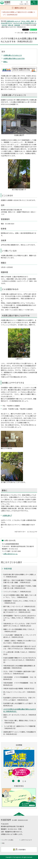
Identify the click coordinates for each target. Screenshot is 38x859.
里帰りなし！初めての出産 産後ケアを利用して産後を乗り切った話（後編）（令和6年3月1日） (19, 581)
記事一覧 (10, 25)
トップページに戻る (7, 840)
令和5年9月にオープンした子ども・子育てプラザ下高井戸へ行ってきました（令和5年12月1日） (19, 625)
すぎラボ (4, 25)
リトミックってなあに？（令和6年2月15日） (17, 592)
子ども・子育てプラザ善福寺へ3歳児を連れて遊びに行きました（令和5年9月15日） (19, 672)
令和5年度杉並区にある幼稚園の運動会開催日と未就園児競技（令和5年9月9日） (19, 667)
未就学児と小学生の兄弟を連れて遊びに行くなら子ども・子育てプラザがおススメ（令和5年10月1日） (19, 647)
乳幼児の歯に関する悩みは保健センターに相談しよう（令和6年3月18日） (19, 575)
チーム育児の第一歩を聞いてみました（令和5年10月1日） (19, 653)
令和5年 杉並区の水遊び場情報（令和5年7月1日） (19, 688)
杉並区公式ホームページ (13, 21)
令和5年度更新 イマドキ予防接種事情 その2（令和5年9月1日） (19, 678)
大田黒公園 (6, 515)
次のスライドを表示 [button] (19, 781)
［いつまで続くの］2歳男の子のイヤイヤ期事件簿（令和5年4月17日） (19, 727)
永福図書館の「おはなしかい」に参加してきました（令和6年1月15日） (19, 602)
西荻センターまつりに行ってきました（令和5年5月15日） (19, 716)
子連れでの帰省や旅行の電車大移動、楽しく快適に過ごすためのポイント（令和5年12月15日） (19, 611)
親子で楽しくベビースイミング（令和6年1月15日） (19, 606)
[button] (21, 3)
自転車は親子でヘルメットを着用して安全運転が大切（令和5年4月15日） (19, 733)
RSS (3, 843)
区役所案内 (22, 850)
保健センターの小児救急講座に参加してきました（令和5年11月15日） (18, 630)
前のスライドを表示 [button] (13, 781)
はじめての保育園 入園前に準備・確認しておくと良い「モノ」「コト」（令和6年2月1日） (19, 596)
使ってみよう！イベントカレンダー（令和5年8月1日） (19, 693)
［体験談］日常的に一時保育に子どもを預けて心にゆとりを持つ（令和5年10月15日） (19, 642)
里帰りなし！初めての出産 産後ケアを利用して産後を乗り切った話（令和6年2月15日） (19, 587)
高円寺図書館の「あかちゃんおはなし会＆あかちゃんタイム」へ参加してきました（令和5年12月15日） (19, 618)
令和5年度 (17, 25)
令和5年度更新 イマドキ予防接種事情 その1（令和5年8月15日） (19, 684)
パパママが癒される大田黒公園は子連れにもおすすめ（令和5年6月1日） (19, 710)
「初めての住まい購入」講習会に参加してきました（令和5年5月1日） (19, 721)
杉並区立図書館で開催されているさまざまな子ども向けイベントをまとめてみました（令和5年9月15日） (19, 660)
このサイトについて (26, 840)
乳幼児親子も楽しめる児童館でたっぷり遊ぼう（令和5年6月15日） (19, 704)
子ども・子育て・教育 (27, 21)
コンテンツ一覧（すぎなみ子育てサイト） (25, 23)
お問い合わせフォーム (10, 554)
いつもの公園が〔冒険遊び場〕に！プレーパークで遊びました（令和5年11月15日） (19, 636)
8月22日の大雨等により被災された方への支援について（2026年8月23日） (19, 13)
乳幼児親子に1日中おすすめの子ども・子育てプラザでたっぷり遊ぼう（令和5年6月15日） (19, 699)
